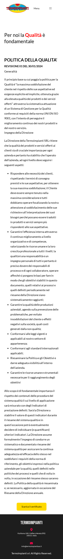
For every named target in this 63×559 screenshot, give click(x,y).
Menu (36, 8)
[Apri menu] (50, 8)
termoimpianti (31, 523)
